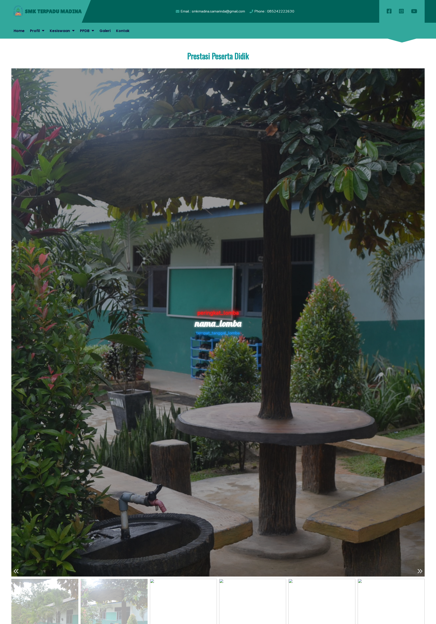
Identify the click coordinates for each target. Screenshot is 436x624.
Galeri (105, 30)
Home (19, 30)
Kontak (122, 30)
